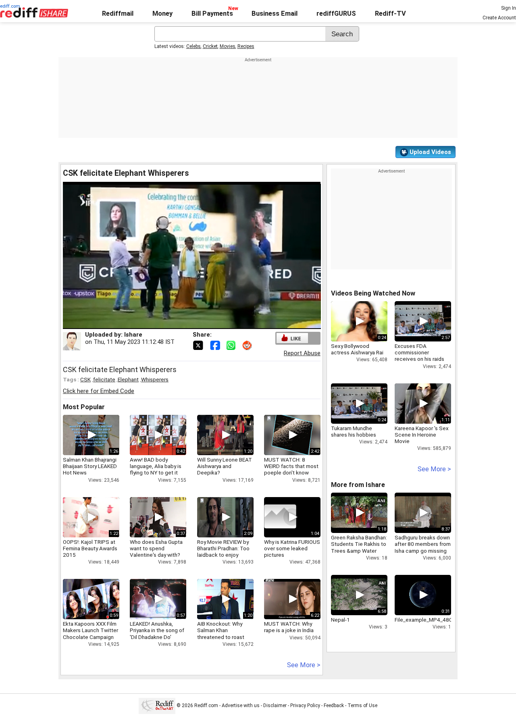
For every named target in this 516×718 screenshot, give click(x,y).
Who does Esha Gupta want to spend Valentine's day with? (156, 548)
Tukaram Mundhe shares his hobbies (353, 431)
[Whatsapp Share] (233, 344)
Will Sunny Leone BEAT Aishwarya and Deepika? (224, 466)
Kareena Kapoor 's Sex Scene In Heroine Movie (422, 434)
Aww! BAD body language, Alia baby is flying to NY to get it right (155, 469)
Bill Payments (212, 13)
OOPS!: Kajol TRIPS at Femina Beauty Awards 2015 (90, 548)
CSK (85, 379)
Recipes (245, 46)
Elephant (128, 379)
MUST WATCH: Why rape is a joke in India (289, 626)
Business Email (275, 13)
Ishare (133, 334)
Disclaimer (275, 705)
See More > (303, 665)
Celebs (193, 46)
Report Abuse (302, 353)
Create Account (499, 18)
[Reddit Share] (248, 344)
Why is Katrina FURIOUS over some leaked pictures (292, 548)
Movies (227, 46)
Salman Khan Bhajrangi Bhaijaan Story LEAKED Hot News (90, 466)
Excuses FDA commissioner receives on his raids (419, 352)
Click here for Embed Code (98, 391)
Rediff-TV (390, 13)
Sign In (508, 8)
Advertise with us (241, 705)
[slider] (183, 323)
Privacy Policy (305, 705)
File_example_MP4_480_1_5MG (433, 619)
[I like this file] (292, 338)
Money (162, 13)
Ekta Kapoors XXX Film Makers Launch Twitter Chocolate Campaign (90, 630)
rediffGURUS (336, 13)
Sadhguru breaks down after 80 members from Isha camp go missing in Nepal (423, 547)
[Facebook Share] (216, 344)
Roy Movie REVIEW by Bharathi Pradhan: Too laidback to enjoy (223, 548)
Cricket (210, 46)
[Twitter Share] (199, 344)
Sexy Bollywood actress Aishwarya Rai (357, 349)
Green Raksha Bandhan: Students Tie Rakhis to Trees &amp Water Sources (359, 547)
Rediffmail (117, 13)
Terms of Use (362, 705)
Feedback (334, 705)
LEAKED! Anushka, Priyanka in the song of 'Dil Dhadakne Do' (157, 630)
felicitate (104, 379)
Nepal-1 (340, 619)
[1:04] (280, 517)
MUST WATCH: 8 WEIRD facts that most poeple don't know (291, 466)
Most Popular (84, 407)
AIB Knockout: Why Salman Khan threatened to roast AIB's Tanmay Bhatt (220, 633)
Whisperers (155, 379)
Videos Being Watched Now (373, 293)
